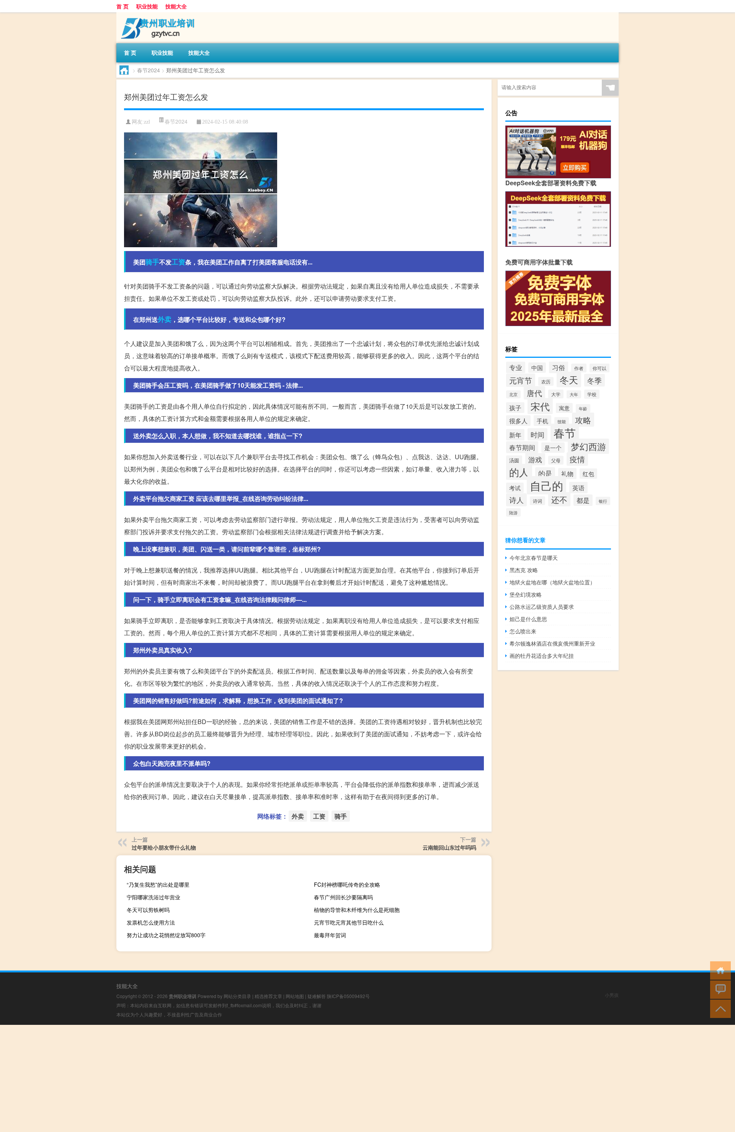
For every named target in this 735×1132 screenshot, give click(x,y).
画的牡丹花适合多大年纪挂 (542, 655)
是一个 (553, 448)
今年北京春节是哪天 (534, 557)
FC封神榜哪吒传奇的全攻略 (347, 884)
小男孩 (612, 995)
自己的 (546, 485)
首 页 (122, 6)
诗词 (537, 500)
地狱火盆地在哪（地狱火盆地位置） (552, 582)
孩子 (515, 407)
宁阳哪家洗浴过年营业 (153, 897)
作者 (578, 368)
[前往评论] (718, 989)
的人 (519, 472)
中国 (537, 368)
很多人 (518, 420)
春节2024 (148, 70)
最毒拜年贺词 (330, 935)
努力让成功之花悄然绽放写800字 (166, 935)
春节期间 (522, 447)
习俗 (558, 367)
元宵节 (520, 380)
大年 (574, 394)
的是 (545, 473)
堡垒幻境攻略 (526, 594)
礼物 (567, 473)
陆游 (513, 512)
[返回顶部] (718, 1008)
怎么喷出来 (523, 631)
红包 (588, 474)
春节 (565, 432)
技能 (561, 421)
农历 (545, 381)
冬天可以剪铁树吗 (148, 909)
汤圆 (514, 460)
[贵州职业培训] (156, 15)
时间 (537, 434)
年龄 (583, 408)
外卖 (165, 319)
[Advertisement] (229, 1078)
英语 (578, 487)
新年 (515, 434)
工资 (178, 262)
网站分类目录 (237, 996)
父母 (555, 460)
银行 (603, 501)
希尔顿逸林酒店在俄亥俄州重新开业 (552, 643)
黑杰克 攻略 (524, 570)
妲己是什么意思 (528, 619)
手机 (542, 420)
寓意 (564, 408)
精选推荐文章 (268, 996)
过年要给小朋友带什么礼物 (164, 847)
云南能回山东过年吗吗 (449, 847)
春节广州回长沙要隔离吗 (343, 897)
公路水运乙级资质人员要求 (542, 606)
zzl (147, 122)
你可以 (599, 368)
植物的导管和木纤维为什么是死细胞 (357, 909)
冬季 (594, 380)
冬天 (569, 379)
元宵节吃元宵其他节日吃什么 (349, 922)
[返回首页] (718, 970)
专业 (515, 367)
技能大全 (176, 6)
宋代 (540, 406)
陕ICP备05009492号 (348, 996)
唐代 (534, 392)
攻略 (583, 420)
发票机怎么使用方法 (151, 922)
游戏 (535, 459)
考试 (515, 488)
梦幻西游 (588, 446)
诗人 (516, 499)
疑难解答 (316, 996)
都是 (583, 500)
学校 (591, 394)
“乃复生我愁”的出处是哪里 (158, 884)
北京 (513, 394)
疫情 (577, 459)
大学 (555, 394)
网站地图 (295, 996)
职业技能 (147, 6)
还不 (559, 499)
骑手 (152, 262)
